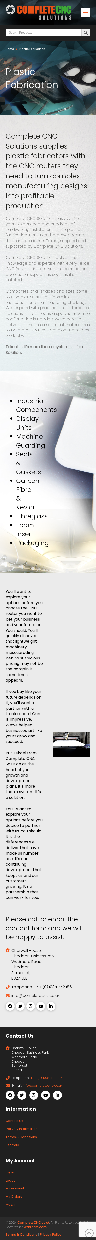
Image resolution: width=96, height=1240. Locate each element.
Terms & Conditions (21, 1137)
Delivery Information (22, 1129)
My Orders (14, 1196)
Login (10, 1172)
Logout (11, 1180)
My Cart (12, 1205)
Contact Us (14, 1121)
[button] (85, 12)
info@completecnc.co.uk (35, 995)
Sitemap (12, 1145)
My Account (15, 1188)
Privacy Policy (50, 1234)
